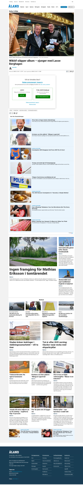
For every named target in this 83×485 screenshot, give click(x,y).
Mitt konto (71, 7)
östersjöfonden (32, 110)
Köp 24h (22, 95)
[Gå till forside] (13, 5)
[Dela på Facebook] (67, 71)
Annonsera (27, 1)
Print (32, 458)
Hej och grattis (45, 469)
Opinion (31, 7)
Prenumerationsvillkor (69, 474)
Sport (27, 7)
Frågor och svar (67, 466)
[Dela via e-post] (71, 71)
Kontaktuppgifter (34, 469)
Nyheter (22, 7)
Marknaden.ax (45, 474)
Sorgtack (44, 466)
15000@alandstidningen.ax (17, 471)
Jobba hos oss (56, 460)
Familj (48, 7)
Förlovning (44, 458)
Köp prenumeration (42, 96)
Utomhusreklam (34, 463)
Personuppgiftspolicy (58, 458)
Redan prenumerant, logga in (32, 82)
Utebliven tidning (68, 471)
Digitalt (32, 460)
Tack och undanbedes (46, 460)
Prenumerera (63, 7)
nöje (11, 110)
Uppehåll (66, 469)
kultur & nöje (23, 110)
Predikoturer (44, 471)
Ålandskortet (21, 1)
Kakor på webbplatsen (58, 463)
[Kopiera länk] (73, 71)
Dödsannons (44, 463)
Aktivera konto (32, 104)
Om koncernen (56, 466)
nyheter (16, 110)
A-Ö (57, 7)
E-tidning (11, 1)
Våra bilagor (33, 466)
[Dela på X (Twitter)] (69, 71)
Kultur (53, 7)
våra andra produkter (45, 84)
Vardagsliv (43, 7)
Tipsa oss (16, 1)
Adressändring (67, 463)
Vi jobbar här (67, 458)
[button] (11, 307)
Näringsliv (37, 7)
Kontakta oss (33, 1)
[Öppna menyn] (72, 1)
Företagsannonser (35, 455)
